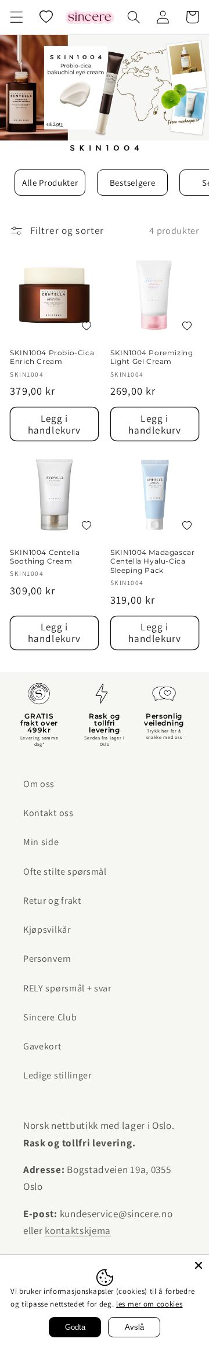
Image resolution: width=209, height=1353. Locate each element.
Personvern (47, 958)
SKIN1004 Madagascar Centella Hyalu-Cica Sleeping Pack (152, 561)
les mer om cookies (149, 1304)
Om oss (39, 784)
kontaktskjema (78, 1230)
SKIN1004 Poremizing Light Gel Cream (151, 357)
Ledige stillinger (57, 1075)
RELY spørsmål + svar (67, 988)
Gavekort (42, 1046)
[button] (16, 17)
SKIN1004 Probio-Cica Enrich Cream (52, 357)
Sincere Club (50, 1017)
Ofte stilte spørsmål (65, 871)
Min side (41, 842)
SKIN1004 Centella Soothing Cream (45, 557)
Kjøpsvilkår (47, 929)
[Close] (198, 1265)
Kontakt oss (48, 813)
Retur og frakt (52, 900)
